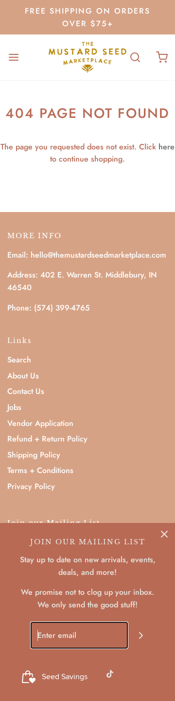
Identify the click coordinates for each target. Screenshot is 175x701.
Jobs (14, 407)
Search (19, 359)
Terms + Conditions (40, 470)
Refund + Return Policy (47, 438)
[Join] (141, 635)
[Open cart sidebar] (161, 57)
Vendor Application (40, 423)
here (166, 146)
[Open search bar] (135, 57)
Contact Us (25, 391)
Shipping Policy (33, 454)
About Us (23, 375)
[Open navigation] (13, 57)
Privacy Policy (31, 486)
